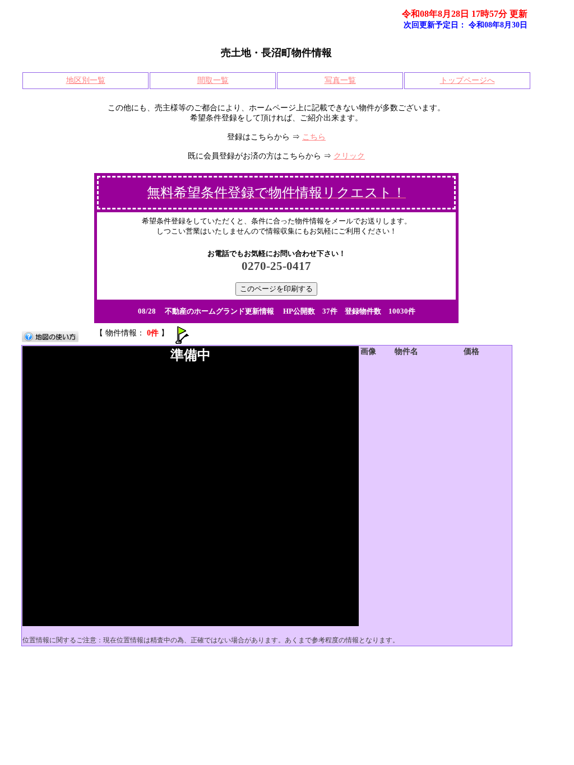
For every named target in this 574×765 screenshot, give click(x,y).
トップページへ (467, 80)
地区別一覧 (85, 80)
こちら (314, 137)
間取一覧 (213, 80)
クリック (349, 156)
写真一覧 (340, 80)
